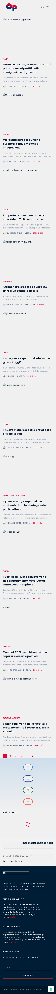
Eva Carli (10, 86)
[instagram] (12, 861)
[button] (4, 843)
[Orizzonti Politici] (17, 7)
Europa (6, 134)
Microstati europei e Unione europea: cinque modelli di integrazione (21, 143)
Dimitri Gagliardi (13, 670)
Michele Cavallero (14, 304)
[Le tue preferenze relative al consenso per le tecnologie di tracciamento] (51, 989)
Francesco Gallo (14, 233)
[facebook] (4, 861)
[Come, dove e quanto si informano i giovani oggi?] (28, 331)
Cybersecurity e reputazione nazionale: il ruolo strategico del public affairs (25, 505)
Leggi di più (35, 86)
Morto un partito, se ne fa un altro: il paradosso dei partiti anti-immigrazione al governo (27, 68)
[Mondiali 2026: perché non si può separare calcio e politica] (28, 624)
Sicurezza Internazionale (14, 496)
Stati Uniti (7, 281)
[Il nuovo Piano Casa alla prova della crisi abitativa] (28, 402)
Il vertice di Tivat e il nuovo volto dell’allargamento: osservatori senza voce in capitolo (24, 580)
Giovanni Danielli (14, 447)
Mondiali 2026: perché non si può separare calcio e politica (25, 654)
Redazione (10, 376)
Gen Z (5, 353)
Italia (5, 59)
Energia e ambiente (11, 718)
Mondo (6, 646)
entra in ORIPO (14, 899)
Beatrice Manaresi (14, 745)
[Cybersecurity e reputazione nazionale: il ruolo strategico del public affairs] (28, 474)
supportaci (11, 926)
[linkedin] (16, 861)
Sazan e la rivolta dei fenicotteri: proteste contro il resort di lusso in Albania (26, 727)
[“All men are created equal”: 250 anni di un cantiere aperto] (28, 259)
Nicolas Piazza (13, 161)
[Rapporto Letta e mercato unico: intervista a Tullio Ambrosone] (28, 187)
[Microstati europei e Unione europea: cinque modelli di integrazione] (28, 112)
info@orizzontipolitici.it (37, 843)
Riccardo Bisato (13, 523)
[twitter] (8, 861)
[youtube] (21, 861)
